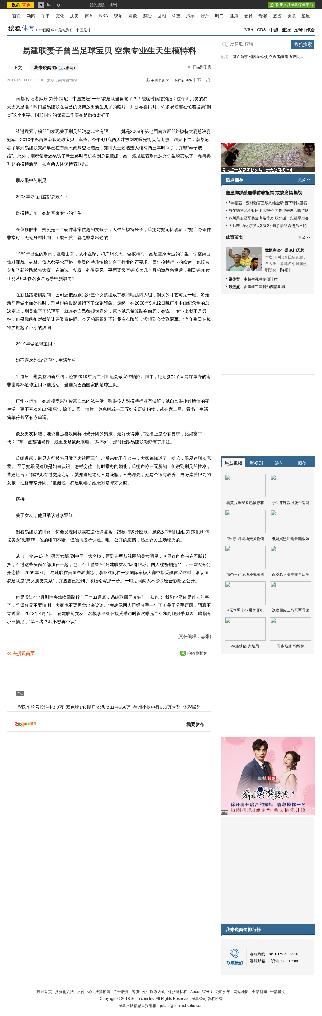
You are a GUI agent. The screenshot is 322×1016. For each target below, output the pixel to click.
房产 (205, 16)
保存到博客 (183, 80)
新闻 (31, 16)
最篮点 (234, 287)
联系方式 (157, 992)
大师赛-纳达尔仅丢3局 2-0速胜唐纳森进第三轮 (268, 225)
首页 (16, 16)
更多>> (304, 180)
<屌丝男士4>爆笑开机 (245, 610)
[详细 (284, 270)
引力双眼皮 (294, 57)
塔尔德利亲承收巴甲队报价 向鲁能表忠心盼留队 (269, 210)
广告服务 (121, 992)
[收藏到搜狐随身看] (183, 653)
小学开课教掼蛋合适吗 (290, 503)
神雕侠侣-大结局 (245, 646)
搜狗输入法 (64, 992)
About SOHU (201, 992)
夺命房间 (276, 57)
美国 (72, 572)
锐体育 (234, 279)
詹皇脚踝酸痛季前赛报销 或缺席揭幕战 (264, 192)
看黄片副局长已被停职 (245, 503)
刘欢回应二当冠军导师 (290, 610)
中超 (273, 30)
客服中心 (139, 992)
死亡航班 (240, 57)
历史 (74, 16)
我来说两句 (54, 67)
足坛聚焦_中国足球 (74, 30)
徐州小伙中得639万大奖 (156, 707)
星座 (305, 16)
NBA (103, 16)
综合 (310, 30)
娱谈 (132, 16)
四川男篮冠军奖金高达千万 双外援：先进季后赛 (269, 218)
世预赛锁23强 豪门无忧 (284, 250)
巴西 (39, 139)
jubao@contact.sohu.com (181, 1005)
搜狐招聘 (102, 992)
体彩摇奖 (192, 707)
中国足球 (46, 30)
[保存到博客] (197, 653)
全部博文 (277, 992)
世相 (161, 16)
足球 (298, 30)
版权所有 (215, 999)
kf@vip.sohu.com (283, 961)
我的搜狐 (97, 5)
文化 (60, 16)
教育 (248, 16)
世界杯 (18, 384)
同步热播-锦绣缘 (290, 646)
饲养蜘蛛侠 (258, 57)
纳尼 (63, 98)
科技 (176, 16)
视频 (118, 16)
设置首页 (44, 992)
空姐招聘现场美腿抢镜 (245, 538)
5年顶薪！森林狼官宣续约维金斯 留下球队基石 (268, 203)
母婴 (262, 16)
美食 (291, 16)
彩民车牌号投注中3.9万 (41, 707)
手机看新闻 (160, 80)
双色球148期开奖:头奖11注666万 (98, 707)
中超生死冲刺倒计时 (261, 279)
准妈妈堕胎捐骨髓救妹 (290, 538)
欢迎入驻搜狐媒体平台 (294, 5)
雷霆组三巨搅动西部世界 (264, 287)
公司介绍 (222, 992)
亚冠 (286, 30)
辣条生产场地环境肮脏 (245, 574)
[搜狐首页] (21, 4)
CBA (261, 30)
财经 (147, 16)
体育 (89, 16)
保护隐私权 (177, 992)
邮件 (114, 5)
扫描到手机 (201, 67)
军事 (45, 16)
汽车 (190, 16)
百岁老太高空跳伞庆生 (290, 574)
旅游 (277, 16)
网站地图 (241, 992)
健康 (234, 16)
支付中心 (84, 992)
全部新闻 (259, 992)
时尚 (219, 16)
